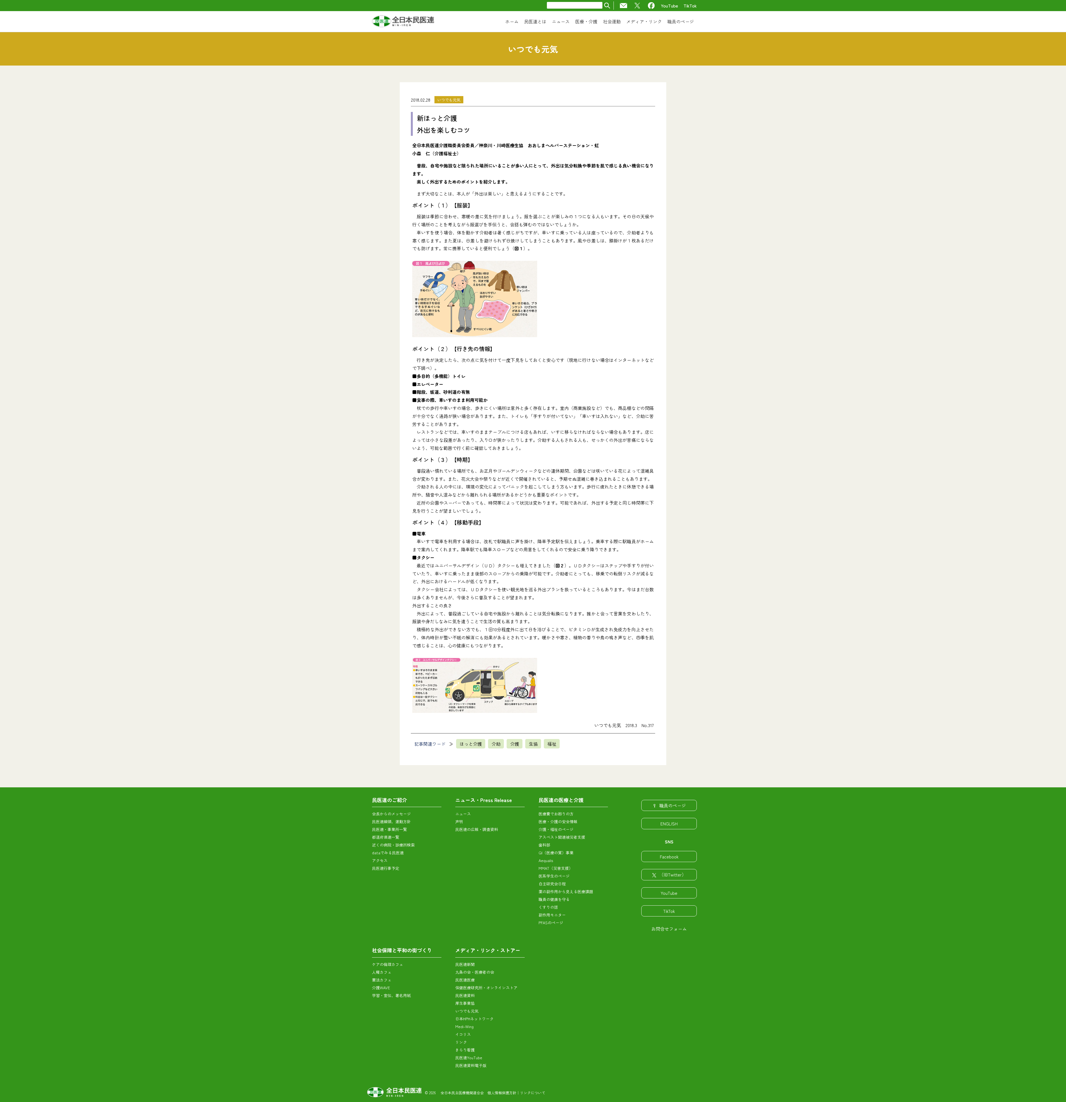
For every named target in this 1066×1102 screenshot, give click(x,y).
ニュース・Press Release (483, 799)
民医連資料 (465, 995)
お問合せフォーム (669, 928)
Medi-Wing (464, 1026)
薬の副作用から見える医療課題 (566, 891)
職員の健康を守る (554, 899)
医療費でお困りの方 (556, 814)
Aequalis (546, 860)
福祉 (551, 743)
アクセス (380, 860)
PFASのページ (551, 922)
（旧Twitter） (672, 874)
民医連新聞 (465, 964)
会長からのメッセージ (391, 814)
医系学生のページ (554, 876)
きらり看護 (465, 1050)
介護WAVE (381, 987)
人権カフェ (381, 972)
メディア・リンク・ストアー (487, 950)
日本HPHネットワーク (474, 1018)
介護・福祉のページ (556, 829)
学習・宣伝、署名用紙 (391, 995)
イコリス (463, 1034)
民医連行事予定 (385, 868)
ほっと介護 (471, 743)
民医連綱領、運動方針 (391, 821)
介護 (514, 743)
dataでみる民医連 (388, 852)
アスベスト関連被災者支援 (562, 837)
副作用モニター (552, 915)
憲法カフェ (381, 980)
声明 (459, 821)
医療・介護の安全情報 (558, 821)
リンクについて (532, 1092)
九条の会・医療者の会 (474, 972)
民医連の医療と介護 (561, 799)
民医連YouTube (468, 1057)
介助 (496, 743)
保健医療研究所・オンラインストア (486, 987)
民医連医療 (465, 980)
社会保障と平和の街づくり (402, 950)
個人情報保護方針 (501, 1092)
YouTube (669, 5)
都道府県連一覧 (385, 837)
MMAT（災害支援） (556, 868)
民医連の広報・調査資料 (476, 829)
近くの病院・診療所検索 (393, 845)
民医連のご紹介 (389, 799)
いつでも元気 (449, 99)
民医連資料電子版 (470, 1065)
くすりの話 (548, 907)
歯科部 (544, 845)
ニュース (463, 814)
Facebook (669, 856)
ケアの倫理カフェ (387, 964)
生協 (533, 743)
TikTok (690, 5)
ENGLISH (669, 823)
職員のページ (672, 805)
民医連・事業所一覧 (389, 829)
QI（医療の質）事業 (556, 852)
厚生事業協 (465, 1003)
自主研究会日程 (552, 883)
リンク (461, 1042)
